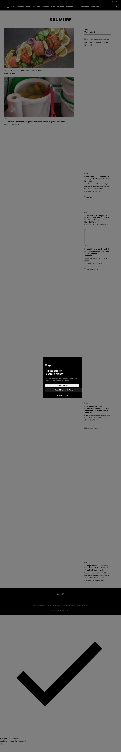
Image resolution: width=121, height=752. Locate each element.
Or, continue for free (62, 395)
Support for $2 (62, 385)
